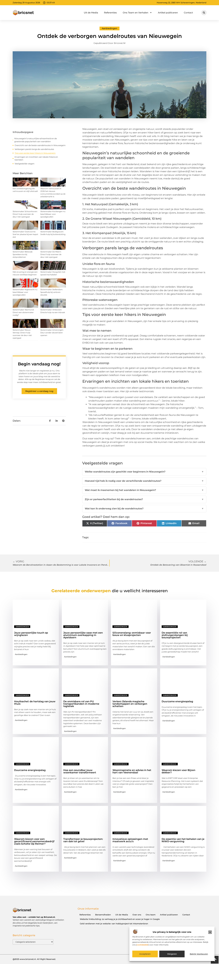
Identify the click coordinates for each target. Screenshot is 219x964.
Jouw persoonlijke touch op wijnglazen (31, 634)
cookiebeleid (142, 945)
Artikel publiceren (168, 12)
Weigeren (172, 954)
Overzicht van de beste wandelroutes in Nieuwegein (40, 145)
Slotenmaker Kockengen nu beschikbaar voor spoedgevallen (52, 214)
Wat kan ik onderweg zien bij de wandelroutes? (144, 508)
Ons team (151, 914)
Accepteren (145, 954)
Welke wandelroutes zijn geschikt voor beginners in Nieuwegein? (144, 471)
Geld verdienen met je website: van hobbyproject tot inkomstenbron (114, 923)
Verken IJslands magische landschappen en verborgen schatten (129, 704)
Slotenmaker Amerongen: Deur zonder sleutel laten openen (52, 332)
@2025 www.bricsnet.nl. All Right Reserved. (34, 959)
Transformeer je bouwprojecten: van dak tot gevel (83, 840)
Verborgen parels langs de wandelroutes (34, 149)
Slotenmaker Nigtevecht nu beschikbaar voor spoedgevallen (25, 292)
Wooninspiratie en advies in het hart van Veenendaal (131, 771)
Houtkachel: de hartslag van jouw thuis (34, 702)
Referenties (110, 12)
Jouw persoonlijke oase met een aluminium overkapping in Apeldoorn (83, 635)
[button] (210, 932)
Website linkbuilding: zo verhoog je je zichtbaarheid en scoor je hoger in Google (120, 919)
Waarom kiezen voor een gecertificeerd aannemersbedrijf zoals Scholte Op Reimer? (34, 841)
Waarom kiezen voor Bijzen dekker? (178, 771)
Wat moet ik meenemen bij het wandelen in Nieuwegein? (144, 490)
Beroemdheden (103, 914)
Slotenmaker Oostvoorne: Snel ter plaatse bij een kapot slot (25, 234)
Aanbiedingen (109, 28)
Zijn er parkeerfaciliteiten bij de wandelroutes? (144, 499)
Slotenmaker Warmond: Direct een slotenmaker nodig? (23, 312)
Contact (188, 12)
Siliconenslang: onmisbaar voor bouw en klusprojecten (131, 634)
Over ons (136, 914)
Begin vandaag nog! (39, 363)
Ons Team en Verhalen (135, 12)
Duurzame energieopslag (177, 701)
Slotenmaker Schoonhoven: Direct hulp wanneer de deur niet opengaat (25, 214)
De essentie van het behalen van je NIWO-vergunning (183, 840)
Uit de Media (91, 12)
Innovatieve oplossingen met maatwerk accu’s (130, 840)
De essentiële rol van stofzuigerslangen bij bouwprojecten (175, 635)
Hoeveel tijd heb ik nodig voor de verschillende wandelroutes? (144, 480)
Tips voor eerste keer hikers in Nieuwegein (35, 153)
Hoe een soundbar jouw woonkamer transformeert (79, 771)
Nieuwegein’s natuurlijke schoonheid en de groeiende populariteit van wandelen (35, 140)
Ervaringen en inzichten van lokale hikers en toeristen (36, 158)
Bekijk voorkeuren (199, 954)
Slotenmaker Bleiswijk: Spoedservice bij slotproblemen (23, 254)
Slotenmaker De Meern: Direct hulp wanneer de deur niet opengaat (50, 254)
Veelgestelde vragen (24, 163)
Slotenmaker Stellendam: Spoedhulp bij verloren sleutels (51, 292)
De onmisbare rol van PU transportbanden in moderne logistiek (81, 704)
